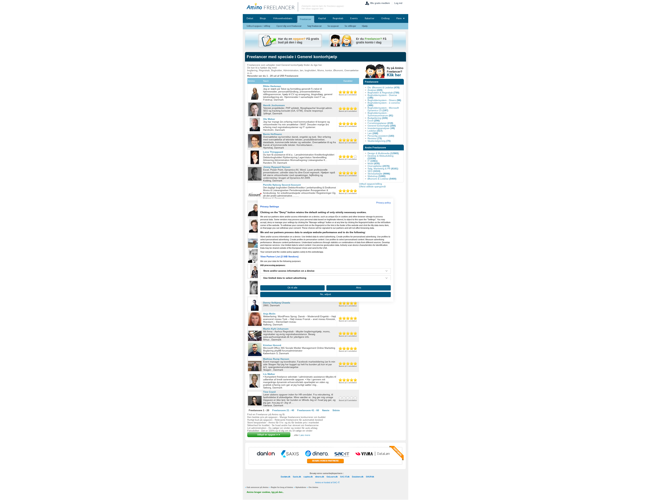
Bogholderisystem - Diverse (382, 96)
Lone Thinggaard (273, 152)
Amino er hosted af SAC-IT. (327, 482)
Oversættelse (379, 166)
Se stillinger (350, 26)
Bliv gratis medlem (380, 3)
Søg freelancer (314, 26)
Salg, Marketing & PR (383, 168)
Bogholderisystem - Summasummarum (380, 114)
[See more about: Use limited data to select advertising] (386, 278)
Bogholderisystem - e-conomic (384, 104)
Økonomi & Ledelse (382, 178)
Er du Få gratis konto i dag (371, 40)
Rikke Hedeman (272, 86)
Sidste (336, 410)
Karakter (348, 81)
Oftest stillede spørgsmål (372, 186)
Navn (266, 81)
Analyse (375, 90)
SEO (374, 171)
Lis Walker (269, 374)
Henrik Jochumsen (274, 105)
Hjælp (365, 26)
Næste (325, 410)
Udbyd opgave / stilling (258, 26)
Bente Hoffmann (272, 134)
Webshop (377, 176)
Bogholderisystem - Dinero (384, 100)
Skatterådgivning (379, 141)
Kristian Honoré (272, 345)
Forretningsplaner (380, 123)
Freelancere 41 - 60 (308, 410)
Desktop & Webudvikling (380, 157)
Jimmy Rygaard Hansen (276, 167)
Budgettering (378, 118)
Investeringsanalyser (381, 128)
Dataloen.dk (357, 477)
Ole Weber (269, 119)
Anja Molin (269, 313)
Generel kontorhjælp (382, 125)
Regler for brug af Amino (282, 487)
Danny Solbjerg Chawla (276, 302)
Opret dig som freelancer (289, 26)
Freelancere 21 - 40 (283, 410)
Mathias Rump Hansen (276, 359)
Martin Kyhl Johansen (276, 328)
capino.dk (308, 477)
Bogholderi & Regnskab (383, 92)
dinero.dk (319, 477)
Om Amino (313, 487)
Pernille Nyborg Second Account (282, 184)
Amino (251, 81)
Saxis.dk (297, 477)
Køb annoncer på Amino (258, 487)
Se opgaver (333, 26)
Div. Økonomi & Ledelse (384, 87)
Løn (373, 133)
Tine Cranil (269, 391)
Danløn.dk (285, 477)
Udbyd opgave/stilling (370, 183)
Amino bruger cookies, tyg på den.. (265, 492)
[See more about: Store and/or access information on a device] (386, 271)
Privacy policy (383, 202)
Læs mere (304, 435)
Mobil (374, 163)
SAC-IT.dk (345, 477)
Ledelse (375, 130)
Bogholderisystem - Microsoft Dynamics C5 (383, 109)
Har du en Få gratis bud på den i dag (298, 40)
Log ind (398, 3)
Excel (374, 120)
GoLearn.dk (332, 477)
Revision (375, 138)
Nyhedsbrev (300, 487)
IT (373, 161)
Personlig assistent (381, 135)
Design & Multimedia (383, 153)
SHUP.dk (370, 477)
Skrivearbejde (379, 173)
